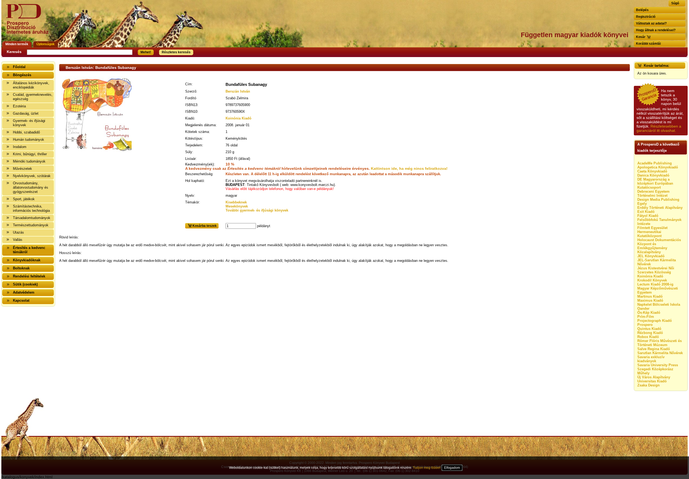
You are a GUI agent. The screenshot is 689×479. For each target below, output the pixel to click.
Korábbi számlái (648, 43)
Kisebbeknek (236, 202)
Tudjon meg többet (426, 468)
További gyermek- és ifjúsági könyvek (257, 210)
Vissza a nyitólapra (28, 22)
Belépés (642, 10)
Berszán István (238, 91)
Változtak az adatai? (651, 23)
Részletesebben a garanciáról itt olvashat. (659, 128)
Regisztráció (645, 17)
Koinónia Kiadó (238, 118)
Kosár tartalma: (656, 66)
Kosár (640, 37)
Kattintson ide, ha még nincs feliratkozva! (409, 168)
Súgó (675, 3)
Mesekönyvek (237, 206)
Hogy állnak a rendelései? (656, 30)
